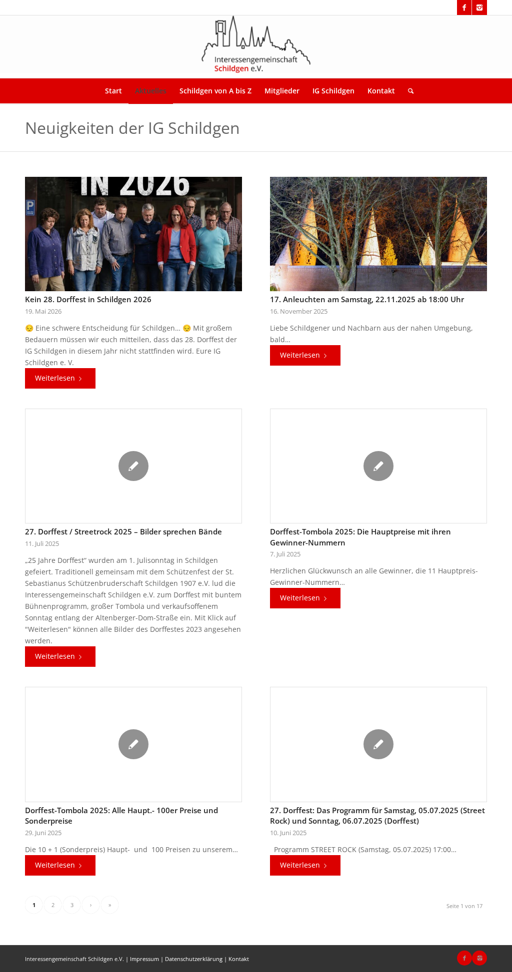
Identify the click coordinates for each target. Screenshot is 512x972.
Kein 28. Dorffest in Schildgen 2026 (88, 299)
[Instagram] (479, 7)
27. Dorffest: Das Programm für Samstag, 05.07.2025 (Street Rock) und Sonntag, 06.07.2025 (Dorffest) (377, 816)
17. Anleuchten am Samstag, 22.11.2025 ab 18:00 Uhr (367, 299)
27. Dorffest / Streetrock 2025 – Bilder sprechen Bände (123, 531)
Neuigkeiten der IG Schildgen (132, 127)
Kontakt (238, 959)
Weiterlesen (55, 378)
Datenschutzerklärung (193, 959)
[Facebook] (464, 7)
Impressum (144, 959)
